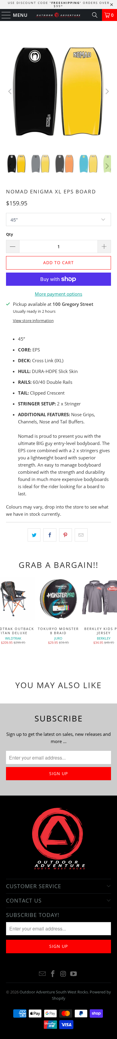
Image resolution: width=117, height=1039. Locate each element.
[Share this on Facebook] (49, 535)
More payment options (58, 294)
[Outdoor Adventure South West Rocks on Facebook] (53, 974)
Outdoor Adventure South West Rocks (54, 992)
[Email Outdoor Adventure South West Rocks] (42, 974)
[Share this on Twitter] (34, 535)
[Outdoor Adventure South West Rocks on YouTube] (73, 974)
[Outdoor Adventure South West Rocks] (58, 15)
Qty (9, 234)
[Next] (106, 91)
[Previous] (10, 91)
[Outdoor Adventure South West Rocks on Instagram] (63, 974)
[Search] (94, 15)
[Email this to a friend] (81, 535)
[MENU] (3, 15)
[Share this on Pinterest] (65, 535)
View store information (33, 320)
